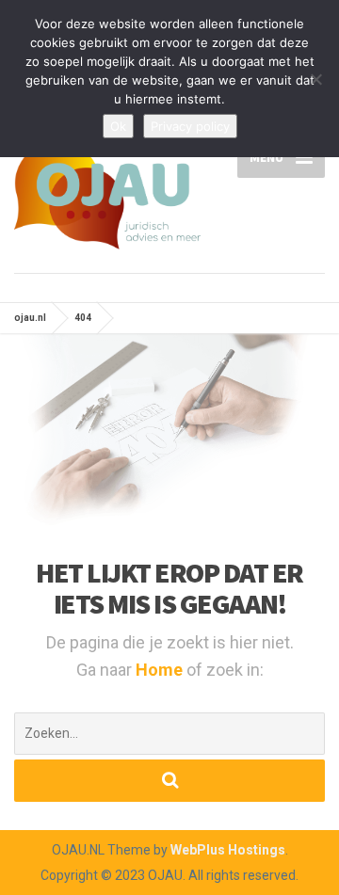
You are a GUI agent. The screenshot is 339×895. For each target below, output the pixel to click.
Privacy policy (190, 126)
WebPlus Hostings (227, 849)
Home (161, 669)
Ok (118, 126)
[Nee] (315, 79)
